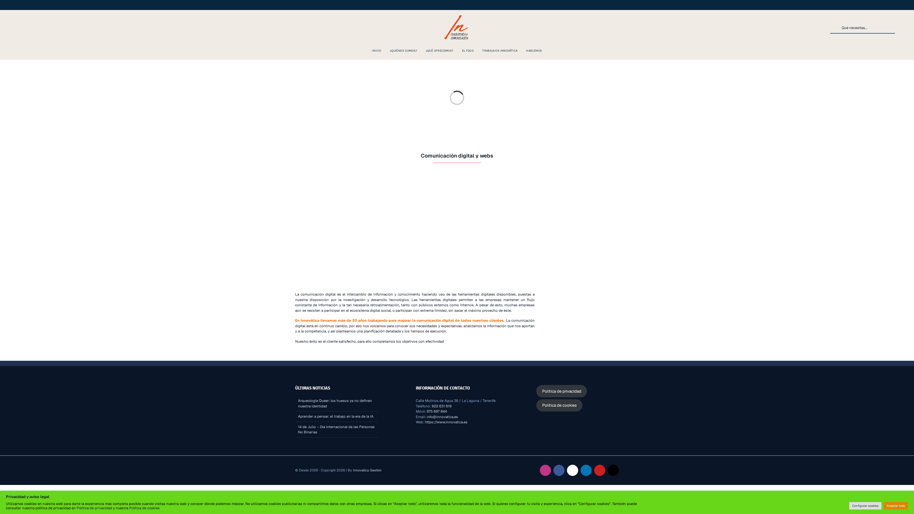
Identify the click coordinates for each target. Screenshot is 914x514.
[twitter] (43, 28)
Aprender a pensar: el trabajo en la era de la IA (335, 416)
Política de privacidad (94, 508)
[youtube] (36, 28)
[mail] (59, 28)
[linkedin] (28, 28)
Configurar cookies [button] (865, 506)
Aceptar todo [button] (896, 506)
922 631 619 (442, 406)
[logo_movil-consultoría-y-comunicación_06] (457, 14)
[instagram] (13, 28)
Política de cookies (144, 508)
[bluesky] (51, 28)
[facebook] (21, 28)
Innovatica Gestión (367, 470)
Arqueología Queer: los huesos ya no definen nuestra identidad (335, 403)
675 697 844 (437, 411)
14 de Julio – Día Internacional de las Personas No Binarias (336, 430)
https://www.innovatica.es (446, 422)
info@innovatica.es (442, 417)
